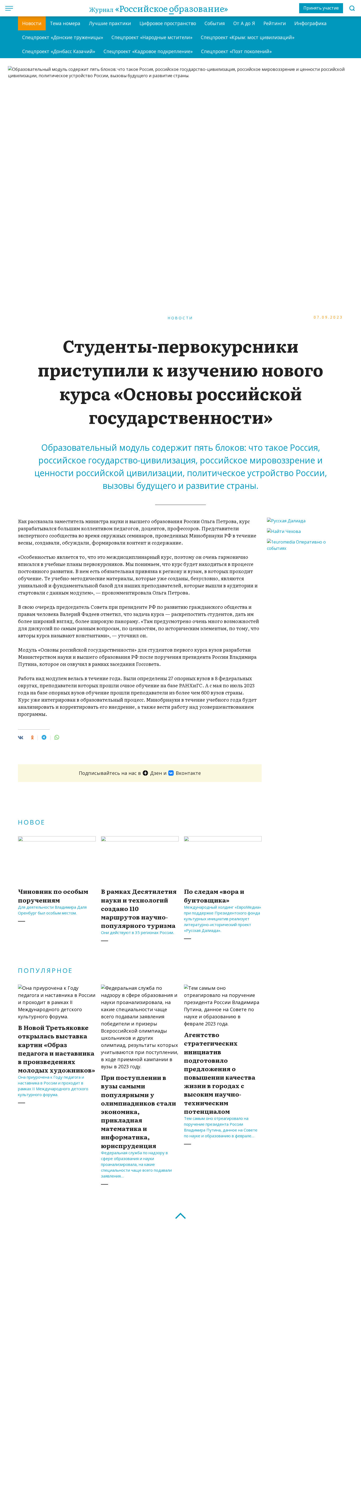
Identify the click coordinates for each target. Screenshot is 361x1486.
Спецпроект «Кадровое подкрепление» (148, 51)
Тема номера (65, 23)
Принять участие (321, 8)
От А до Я (244, 23)
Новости (31, 23)
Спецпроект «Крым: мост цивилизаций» (247, 37)
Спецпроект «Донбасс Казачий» (58, 51)
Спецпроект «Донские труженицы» (62, 37)
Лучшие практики (110, 23)
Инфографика (310, 23)
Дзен (156, 773)
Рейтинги (274, 23)
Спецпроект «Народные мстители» (152, 37)
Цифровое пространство (168, 23)
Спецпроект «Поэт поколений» (236, 51)
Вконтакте (188, 773)
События (215, 23)
